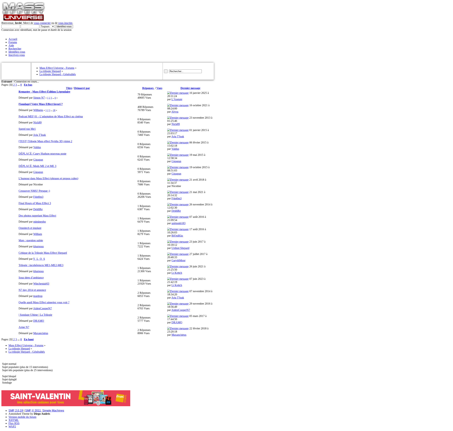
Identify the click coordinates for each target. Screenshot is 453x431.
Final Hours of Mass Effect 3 (35, 203)
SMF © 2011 (33, 410)
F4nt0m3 (38, 196)
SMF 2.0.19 (15, 410)
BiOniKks (177, 235)
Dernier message (190, 88)
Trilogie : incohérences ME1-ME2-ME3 (41, 265)
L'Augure (176, 99)
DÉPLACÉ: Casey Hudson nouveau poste (42, 153)
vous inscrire (65, 22)
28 (54, 110)
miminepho (39, 221)
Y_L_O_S (39, 258)
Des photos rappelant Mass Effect (37, 215)
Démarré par (82, 88)
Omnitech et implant (30, 227)
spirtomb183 (178, 223)
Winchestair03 (41, 283)
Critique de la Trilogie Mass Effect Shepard (43, 252)
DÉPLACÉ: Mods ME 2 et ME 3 (37, 166)
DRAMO (38, 320)
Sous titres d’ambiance (31, 277)
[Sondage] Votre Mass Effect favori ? (41, 104)
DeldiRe (38, 209)
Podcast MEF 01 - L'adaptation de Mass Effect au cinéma (51, 116)
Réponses (148, 88)
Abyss (174, 111)
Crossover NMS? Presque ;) (34, 190)
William (37, 234)
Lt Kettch (176, 272)
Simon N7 (39, 97)
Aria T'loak (39, 134)
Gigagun (38, 159)
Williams (38, 110)
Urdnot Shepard (180, 247)
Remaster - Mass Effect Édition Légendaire (44, 91)
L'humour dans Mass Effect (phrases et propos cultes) (48, 178)
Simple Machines (53, 410)
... (19, 84)
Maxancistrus (40, 333)
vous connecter (42, 22)
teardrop (37, 295)
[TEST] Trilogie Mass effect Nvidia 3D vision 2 (45, 141)
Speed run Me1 (27, 128)
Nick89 (37, 122)
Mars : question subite (31, 240)
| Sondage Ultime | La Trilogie (35, 314)
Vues (159, 88)
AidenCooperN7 (42, 308)
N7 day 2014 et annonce (32, 289)
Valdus (37, 147)
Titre (69, 88)
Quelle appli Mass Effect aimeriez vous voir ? (44, 302)
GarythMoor (178, 260)
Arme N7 (24, 327)
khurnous (38, 246)
